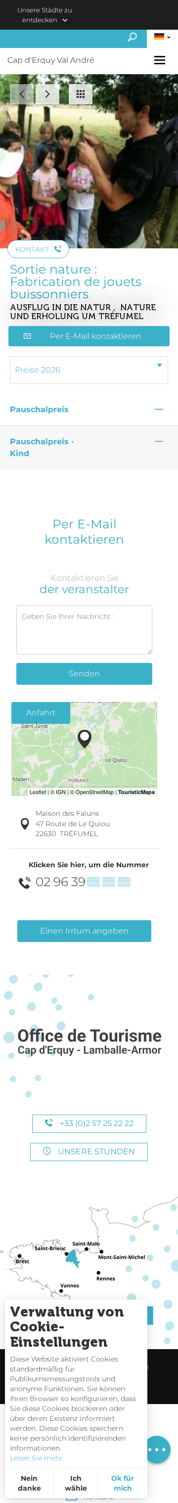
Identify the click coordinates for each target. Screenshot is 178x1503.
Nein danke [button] (29, 1483)
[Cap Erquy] (89, 1042)
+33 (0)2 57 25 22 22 (96, 1123)
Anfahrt (40, 712)
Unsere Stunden (95, 1151)
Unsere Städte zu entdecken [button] (44, 15)
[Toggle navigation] (161, 60)
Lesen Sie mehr (36, 1458)
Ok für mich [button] (122, 1483)
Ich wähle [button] (76, 1483)
